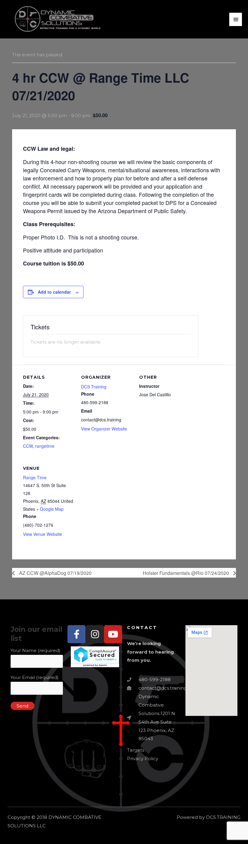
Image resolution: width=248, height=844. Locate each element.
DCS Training (93, 387)
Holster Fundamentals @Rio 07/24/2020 (186, 572)
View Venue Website (42, 534)
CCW (28, 446)
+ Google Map (50, 509)
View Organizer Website (104, 429)
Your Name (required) (35, 650)
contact (142, 627)
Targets (135, 750)
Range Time (35, 477)
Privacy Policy (142, 758)
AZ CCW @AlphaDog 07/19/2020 (55, 572)
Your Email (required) (35, 677)
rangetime (44, 446)
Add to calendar (54, 292)
